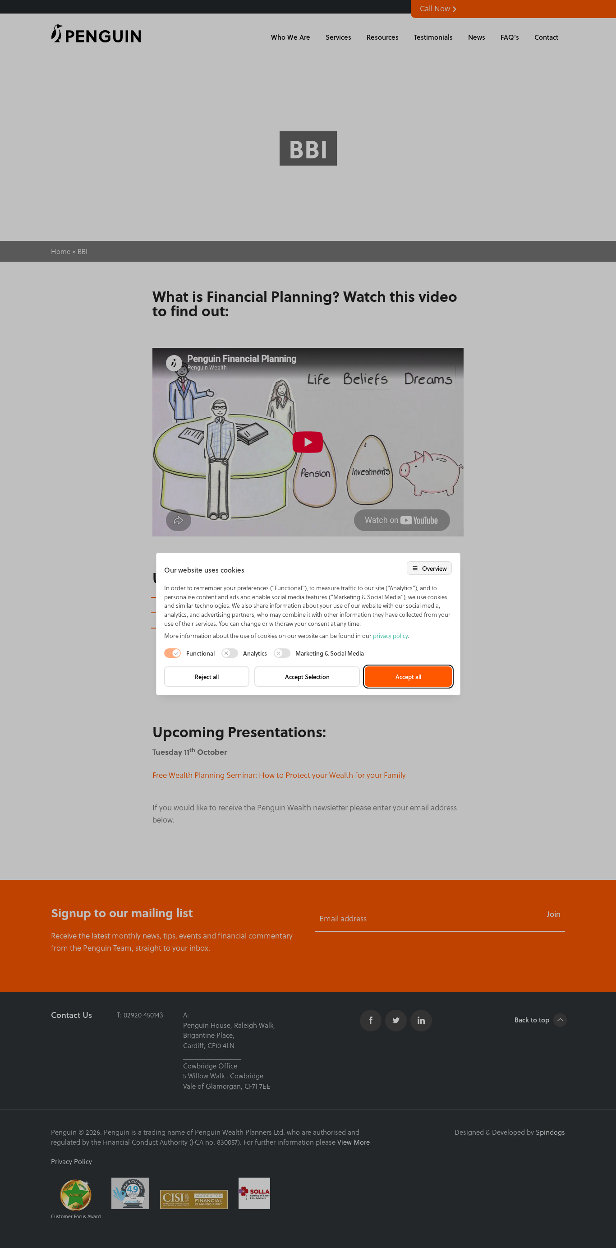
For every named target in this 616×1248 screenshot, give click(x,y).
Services (338, 37)
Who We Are (290, 37)
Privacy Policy (71, 1161)
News (476, 37)
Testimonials (433, 37)
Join (554, 914)
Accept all (408, 676)
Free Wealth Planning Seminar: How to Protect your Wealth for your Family (279, 775)
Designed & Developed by (510, 1132)
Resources (383, 37)
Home (60, 251)
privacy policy (390, 635)
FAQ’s (510, 37)
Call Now (436, 8)
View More (353, 1142)
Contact (546, 37)
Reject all (207, 676)
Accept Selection (307, 676)
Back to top (533, 1020)
